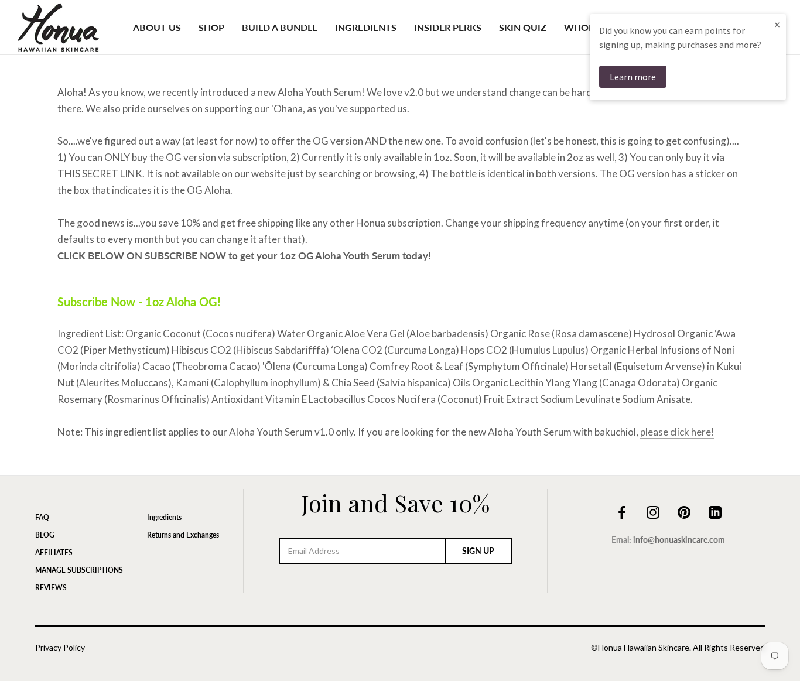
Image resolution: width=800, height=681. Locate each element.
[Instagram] (653, 511)
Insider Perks (447, 27)
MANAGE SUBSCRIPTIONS (79, 570)
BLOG (44, 535)
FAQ (42, 517)
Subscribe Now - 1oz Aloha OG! (139, 302)
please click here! (677, 432)
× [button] (777, 24)
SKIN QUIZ (522, 27)
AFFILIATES (54, 552)
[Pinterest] (684, 511)
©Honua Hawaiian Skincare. (641, 647)
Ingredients (365, 27)
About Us (157, 27)
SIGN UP (478, 551)
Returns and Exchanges (183, 535)
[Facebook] (622, 511)
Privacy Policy (60, 647)
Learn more (633, 77)
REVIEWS (51, 587)
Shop (211, 27)
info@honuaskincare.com (679, 540)
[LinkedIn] (715, 511)
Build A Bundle (279, 27)
